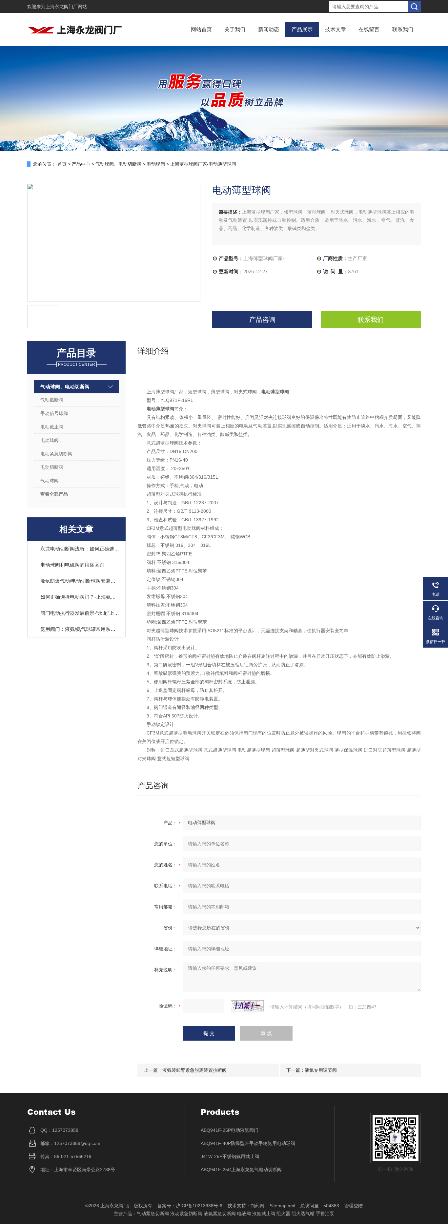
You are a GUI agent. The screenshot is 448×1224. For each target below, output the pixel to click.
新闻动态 (268, 29)
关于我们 (234, 29)
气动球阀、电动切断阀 (118, 164)
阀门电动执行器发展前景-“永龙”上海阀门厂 (79, 613)
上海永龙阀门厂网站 (66, 6)
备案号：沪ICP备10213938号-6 (189, 1205)
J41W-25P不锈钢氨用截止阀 (230, 1156)
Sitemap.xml (282, 1205)
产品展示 (302, 29)
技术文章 (335, 29)
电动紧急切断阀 (56, 453)
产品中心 (81, 164)
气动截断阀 (51, 400)
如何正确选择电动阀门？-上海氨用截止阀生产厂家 (79, 597)
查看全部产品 (54, 494)
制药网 (257, 1205)
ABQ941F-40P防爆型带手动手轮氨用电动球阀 (248, 1143)
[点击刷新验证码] (247, 1005)
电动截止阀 (51, 426)
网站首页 (201, 29)
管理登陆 (353, 1205)
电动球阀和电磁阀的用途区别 (72, 565)
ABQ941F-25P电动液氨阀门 (229, 1130)
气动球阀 (49, 480)
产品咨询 (262, 319)
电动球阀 (156, 164)
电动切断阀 (51, 467)
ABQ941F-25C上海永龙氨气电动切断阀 (241, 1169)
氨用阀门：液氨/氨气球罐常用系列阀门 (79, 629)
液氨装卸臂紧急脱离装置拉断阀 (194, 1070)
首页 (62, 164)
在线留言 (368, 29)
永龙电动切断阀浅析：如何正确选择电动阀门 (79, 548)
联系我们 (402, 29)
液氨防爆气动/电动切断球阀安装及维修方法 (79, 581)
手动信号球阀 (54, 413)
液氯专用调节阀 (321, 1070)
